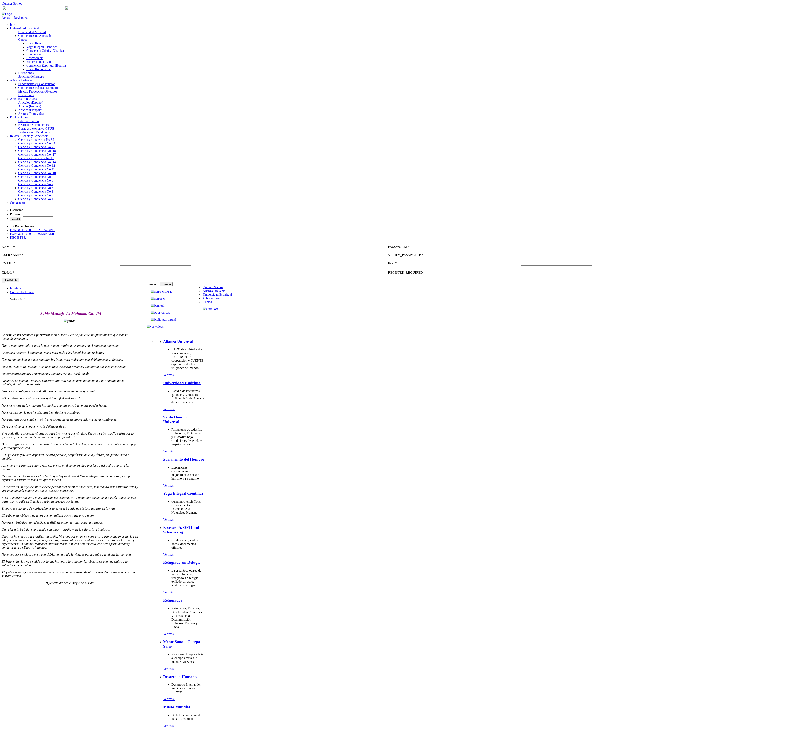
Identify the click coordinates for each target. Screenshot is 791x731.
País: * (392, 263)
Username (16, 210)
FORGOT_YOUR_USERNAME (32, 233)
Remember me (24, 226)
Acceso (7, 17)
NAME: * (8, 246)
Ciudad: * (8, 272)
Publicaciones (212, 298)
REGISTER (18, 237)
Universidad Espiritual (217, 294)
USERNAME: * (12, 255)
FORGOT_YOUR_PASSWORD (32, 230)
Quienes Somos (12, 3)
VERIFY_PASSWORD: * (405, 255)
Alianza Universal (214, 291)
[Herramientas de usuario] (3, 282)
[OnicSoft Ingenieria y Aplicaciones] (210, 309)
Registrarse (20, 17)
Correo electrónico (22, 292)
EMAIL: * (8, 263)
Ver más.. (169, 375)
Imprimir (15, 288)
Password (16, 214)
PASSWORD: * (399, 246)
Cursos (207, 302)
